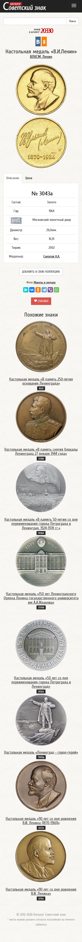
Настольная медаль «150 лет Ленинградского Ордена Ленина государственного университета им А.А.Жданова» (41, 598)
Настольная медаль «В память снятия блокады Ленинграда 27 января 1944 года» (41, 451)
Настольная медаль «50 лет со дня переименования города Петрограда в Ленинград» (41, 682)
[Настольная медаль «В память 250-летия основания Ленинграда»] (41, 346)
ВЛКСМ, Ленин (41, 56)
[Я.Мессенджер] (25, 289)
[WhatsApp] (56, 289)
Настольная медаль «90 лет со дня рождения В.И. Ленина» (41, 891)
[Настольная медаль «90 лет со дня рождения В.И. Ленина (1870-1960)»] (41, 786)
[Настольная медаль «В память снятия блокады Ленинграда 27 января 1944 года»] (41, 417)
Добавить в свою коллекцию (41, 272)
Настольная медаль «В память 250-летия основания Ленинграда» (41, 381)
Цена (28, 178)
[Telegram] (44, 289)
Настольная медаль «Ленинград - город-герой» (41, 752)
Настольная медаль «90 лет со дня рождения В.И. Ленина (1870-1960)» (41, 820)
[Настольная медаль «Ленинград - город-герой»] (41, 720)
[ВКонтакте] (32, 289)
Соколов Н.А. (51, 256)
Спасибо (42, 301)
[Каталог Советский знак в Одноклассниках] (44, 41)
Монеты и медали (45, 282)
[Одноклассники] (38, 289)
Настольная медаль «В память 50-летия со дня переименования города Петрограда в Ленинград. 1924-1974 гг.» (41, 524)
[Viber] (50, 289)
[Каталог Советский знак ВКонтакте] (38, 41)
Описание (12, 178)
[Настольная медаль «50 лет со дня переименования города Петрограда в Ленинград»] (41, 645)
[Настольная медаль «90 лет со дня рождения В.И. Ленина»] (41, 856)
